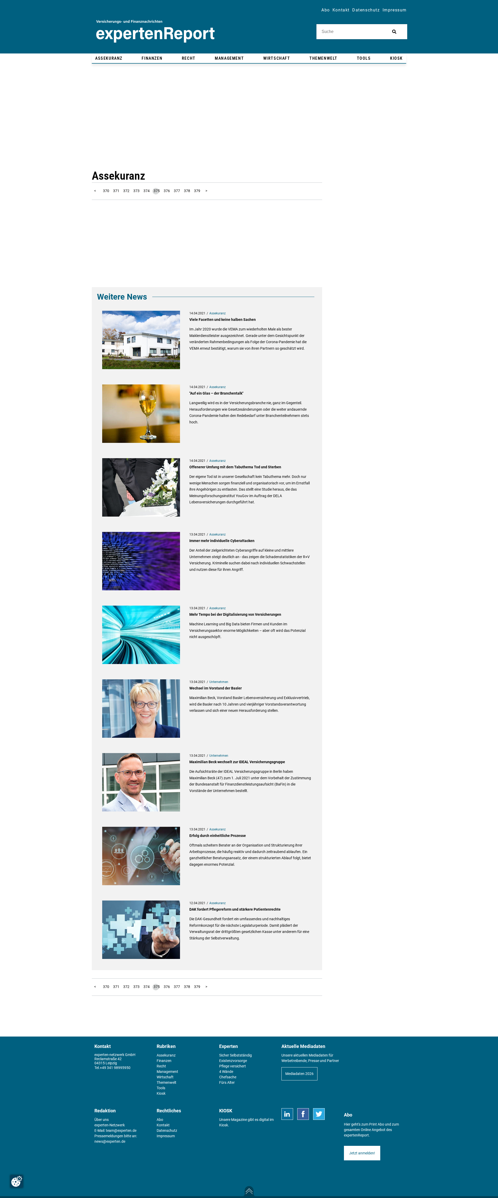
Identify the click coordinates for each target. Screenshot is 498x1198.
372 (126, 191)
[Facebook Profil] (303, 1114)
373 (136, 191)
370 (106, 191)
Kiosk (223, 1125)
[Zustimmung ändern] (16, 1181)
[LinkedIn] (287, 1114)
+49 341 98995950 (115, 1068)
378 (187, 191)
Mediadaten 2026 (299, 1074)
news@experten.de (109, 1141)
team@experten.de (121, 1130)
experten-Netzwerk (109, 1125)
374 (146, 191)
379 (197, 191)
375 (157, 191)
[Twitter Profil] (319, 1114)
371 (116, 191)
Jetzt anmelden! (362, 1153)
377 (177, 191)
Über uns (101, 1120)
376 (167, 191)
